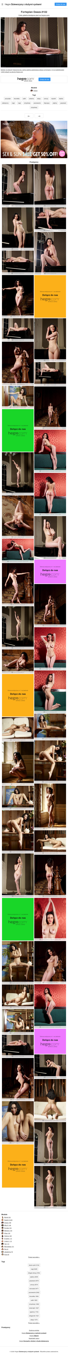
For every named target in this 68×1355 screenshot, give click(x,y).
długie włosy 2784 (34, 1273)
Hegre (23, 4)
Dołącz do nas (60, 4)
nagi (13, 103)
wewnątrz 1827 (34, 1308)
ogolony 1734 (34, 1312)
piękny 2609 (34, 1277)
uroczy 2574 (34, 1285)
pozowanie (37, 103)
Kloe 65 (6, 1254)
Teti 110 (6, 1244)
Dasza (35, 91)
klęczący (46, 103)
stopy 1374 (34, 1320)
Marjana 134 (8, 1231)
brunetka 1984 (34, 1296)
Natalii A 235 (8, 1220)
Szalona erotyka (34, 1330)
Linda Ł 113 (8, 1241)
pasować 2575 (34, 1281)
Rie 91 (6, 1249)
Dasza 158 (7, 1223)
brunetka (16, 99)
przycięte (8, 99)
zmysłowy (27, 103)
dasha (61, 99)
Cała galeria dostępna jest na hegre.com (34, 15)
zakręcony (5, 103)
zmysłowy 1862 (34, 1304)
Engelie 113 (8, 1239)
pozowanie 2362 (34, 1292)
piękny (55, 103)
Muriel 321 (7, 1217)
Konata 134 (8, 1228)
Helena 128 (8, 1236)
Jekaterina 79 (8, 1252)
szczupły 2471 (34, 1288)
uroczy (46, 99)
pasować (63, 103)
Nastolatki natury (34, 1338)
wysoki (53, 99)
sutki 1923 (34, 1300)
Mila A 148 (7, 1225)
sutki (24, 99)
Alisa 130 (7, 1233)
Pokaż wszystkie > (34, 1257)
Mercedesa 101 (9, 1247)
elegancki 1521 (34, 1316)
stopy (39, 99)
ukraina (31, 99)
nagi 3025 (34, 1269)
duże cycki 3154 (34, 1265)
